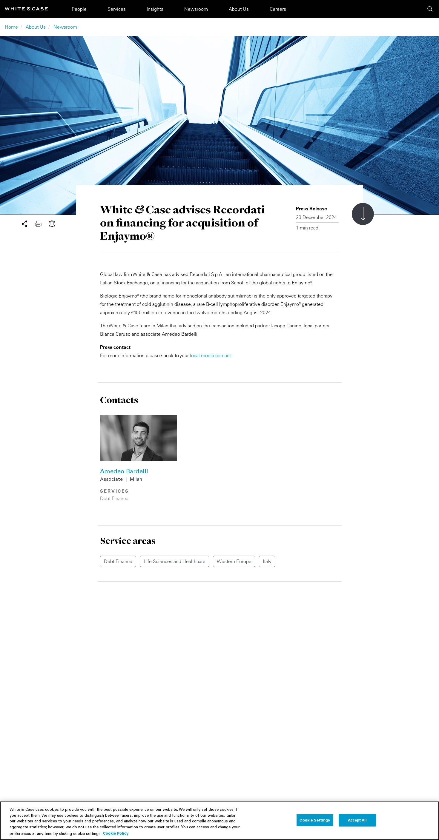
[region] (219, 820)
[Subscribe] (52, 223)
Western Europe (234, 561)
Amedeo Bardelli (124, 472)
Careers (278, 9)
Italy (267, 561)
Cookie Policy (115, 833)
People (79, 9)
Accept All (357, 820)
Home (11, 27)
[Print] (42, 223)
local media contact (210, 355)
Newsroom (196, 9)
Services (117, 9)
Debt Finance (114, 498)
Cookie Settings (315, 820)
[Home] (26, 8)
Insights (155, 9)
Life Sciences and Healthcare (174, 561)
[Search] (430, 9)
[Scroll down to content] (363, 214)
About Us (239, 9)
